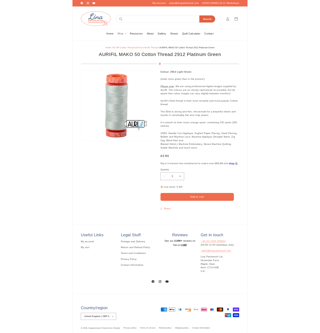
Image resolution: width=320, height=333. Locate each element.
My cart (85, 247)
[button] (165, 19)
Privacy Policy (129, 259)
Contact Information (132, 265)
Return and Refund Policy (135, 247)
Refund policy (165, 328)
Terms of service (148, 328)
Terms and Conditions (133, 253)
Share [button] (167, 208)
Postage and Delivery (133, 241)
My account (87, 241)
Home (108, 47)
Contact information (201, 328)
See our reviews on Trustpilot (180, 245)
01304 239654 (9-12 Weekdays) (220, 3)
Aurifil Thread (151, 47)
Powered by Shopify (111, 328)
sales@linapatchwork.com (184, 3)
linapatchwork (95, 328)
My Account (159, 3)
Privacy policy (130, 328)
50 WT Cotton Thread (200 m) (128, 47)
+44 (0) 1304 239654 (213, 241)
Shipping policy (182, 328)
